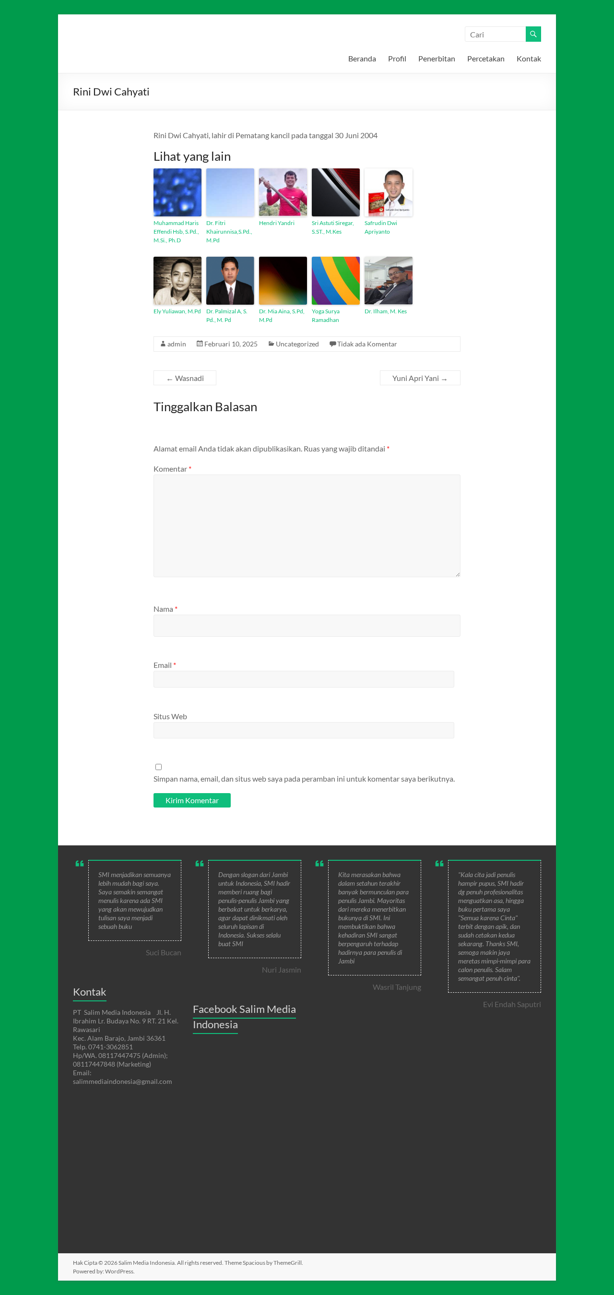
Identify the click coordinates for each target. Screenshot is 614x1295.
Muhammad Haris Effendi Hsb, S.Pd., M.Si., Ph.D (176, 231)
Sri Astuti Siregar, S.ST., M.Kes (333, 227)
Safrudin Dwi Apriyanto (381, 227)
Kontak (529, 58)
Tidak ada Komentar (367, 344)
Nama (165, 608)
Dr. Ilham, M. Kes (386, 311)
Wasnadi (185, 377)
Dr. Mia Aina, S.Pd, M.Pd (282, 315)
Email (165, 664)
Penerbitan (436, 58)
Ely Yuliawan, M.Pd (177, 311)
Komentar (172, 468)
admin (176, 344)
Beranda (362, 58)
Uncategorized (297, 344)
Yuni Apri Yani (420, 377)
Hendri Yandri (277, 222)
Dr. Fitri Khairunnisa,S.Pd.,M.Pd (229, 231)
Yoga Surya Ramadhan (326, 315)
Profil (397, 58)
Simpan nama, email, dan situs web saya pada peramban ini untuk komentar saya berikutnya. (304, 778)
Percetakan (486, 58)
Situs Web (170, 716)
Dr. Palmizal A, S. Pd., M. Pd (227, 315)
